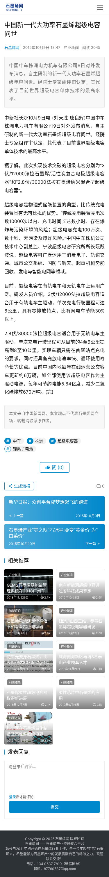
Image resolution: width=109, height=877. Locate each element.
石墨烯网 (11, 47)
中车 (17, 440)
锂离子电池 (23, 448)
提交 (55, 806)
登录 (12, 797)
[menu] (100, 7)
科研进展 (15, 646)
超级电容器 (68, 440)
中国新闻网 (35, 413)
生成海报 (21, 485)
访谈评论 (15, 610)
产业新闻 (71, 47)
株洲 (39, 440)
